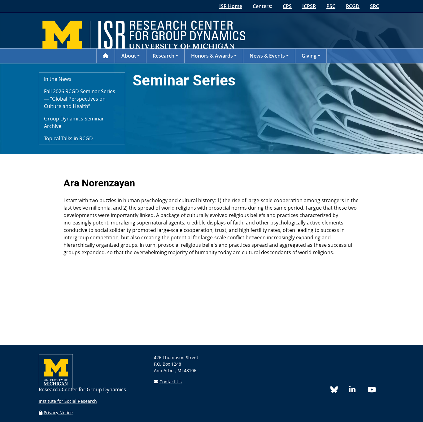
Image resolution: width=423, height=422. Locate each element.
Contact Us (170, 382)
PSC (330, 6)
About (128, 55)
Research (163, 55)
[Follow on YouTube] (374, 391)
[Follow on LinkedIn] (358, 391)
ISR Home (230, 6)
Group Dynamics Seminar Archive (74, 122)
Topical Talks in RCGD (68, 138)
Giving (309, 55)
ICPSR (309, 6)
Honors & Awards (212, 55)
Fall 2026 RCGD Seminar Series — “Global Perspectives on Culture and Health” (79, 99)
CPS (287, 6)
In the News (57, 79)
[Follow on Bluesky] (339, 391)
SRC (374, 6)
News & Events (267, 55)
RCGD (353, 6)
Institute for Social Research (68, 401)
